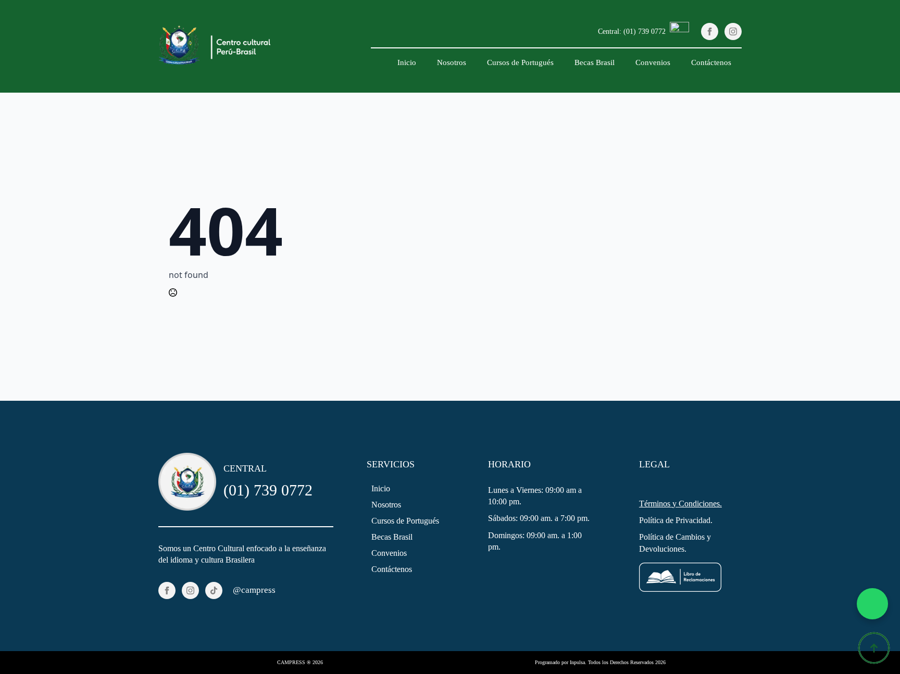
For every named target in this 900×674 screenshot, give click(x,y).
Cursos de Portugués (520, 62)
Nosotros (451, 62)
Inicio (406, 62)
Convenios (652, 62)
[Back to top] (874, 648)
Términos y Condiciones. (680, 503)
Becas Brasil (594, 62)
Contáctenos (711, 62)
